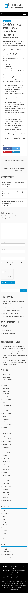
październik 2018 (7, 422)
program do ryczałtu (13, 579)
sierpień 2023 (6, 382)
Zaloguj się (6, 549)
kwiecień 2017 (7, 467)
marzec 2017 (6, 469)
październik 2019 (7, 388)
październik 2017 (7, 450)
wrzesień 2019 (7, 391)
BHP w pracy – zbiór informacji (11, 310)
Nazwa (3, 242)
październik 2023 (7, 380)
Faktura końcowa (6, 330)
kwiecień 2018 (7, 439)
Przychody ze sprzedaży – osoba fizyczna (13, 336)
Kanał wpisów (7, 551)
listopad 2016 (6, 481)
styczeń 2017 (7, 475)
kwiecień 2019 (7, 405)
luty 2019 (5, 410)
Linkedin (16, 152)
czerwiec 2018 (7, 433)
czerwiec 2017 (7, 461)
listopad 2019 (6, 385)
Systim (17, 570)
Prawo (4, 533)
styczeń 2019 (7, 413)
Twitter (16, 148)
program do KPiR (7, 575)
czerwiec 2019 (7, 399)
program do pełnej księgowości (15, 572)
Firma (4, 516)
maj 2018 (5, 436)
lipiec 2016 (6, 492)
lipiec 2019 (6, 396)
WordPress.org (7, 557)
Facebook (7, 148)
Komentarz (4, 222)
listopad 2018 (6, 419)
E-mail (3, 249)
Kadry (4, 519)
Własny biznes (7, 538)
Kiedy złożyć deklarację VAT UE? (12, 313)
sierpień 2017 (6, 455)
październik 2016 (7, 483)
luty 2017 (5, 472)
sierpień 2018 (6, 427)
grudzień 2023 (7, 374)
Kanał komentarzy (8, 554)
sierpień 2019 (6, 394)
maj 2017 (5, 464)
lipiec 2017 (6, 458)
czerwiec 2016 (7, 495)
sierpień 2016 (6, 489)
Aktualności (6, 510)
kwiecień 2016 (7, 500)
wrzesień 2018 (7, 425)
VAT (4, 536)
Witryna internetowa (7, 256)
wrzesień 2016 (7, 486)
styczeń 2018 (7, 441)
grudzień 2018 (7, 416)
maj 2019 (5, 402)
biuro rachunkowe (14, 581)
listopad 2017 (6, 447)
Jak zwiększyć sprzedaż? (8, 333)
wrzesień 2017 (7, 453)
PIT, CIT (5, 527)
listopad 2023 (6, 377)
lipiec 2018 (6, 430)
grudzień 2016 (7, 478)
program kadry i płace (15, 577)
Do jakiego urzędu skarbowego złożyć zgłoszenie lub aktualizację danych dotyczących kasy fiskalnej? (14, 362)
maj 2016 (5, 497)
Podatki (5, 530)
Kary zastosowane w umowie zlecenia (13, 316)
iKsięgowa (16, 575)
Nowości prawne (7, 524)
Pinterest (7, 152)
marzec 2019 (6, 408)
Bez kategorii (7, 21)
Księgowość (6, 522)
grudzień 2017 (7, 444)
